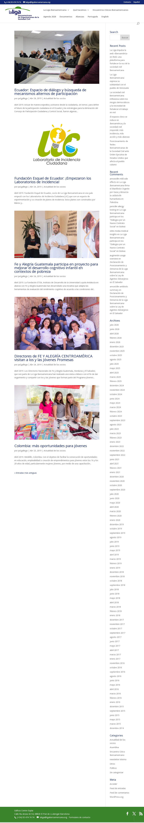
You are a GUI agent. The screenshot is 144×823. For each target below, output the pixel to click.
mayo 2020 (115, 502)
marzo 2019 (115, 559)
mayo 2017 (115, 645)
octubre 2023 (116, 416)
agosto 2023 (115, 424)
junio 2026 (114, 329)
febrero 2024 (116, 411)
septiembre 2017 (117, 632)
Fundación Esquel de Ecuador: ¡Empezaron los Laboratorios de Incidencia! (52, 180)
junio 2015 (114, 715)
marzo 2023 (115, 433)
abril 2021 (114, 463)
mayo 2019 (115, 550)
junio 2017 (114, 641)
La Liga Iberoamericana (55, 10)
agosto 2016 (115, 676)
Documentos (66, 17)
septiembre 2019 (117, 533)
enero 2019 (115, 567)
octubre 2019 (116, 528)
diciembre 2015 (117, 706)
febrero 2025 (116, 381)
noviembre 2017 (117, 624)
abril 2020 (114, 507)
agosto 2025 (115, 359)
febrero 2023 (116, 437)
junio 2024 (114, 398)
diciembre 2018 (117, 572)
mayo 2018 (115, 598)
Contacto (127, 2)
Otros (112, 763)
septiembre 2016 (117, 671)
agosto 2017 (115, 637)
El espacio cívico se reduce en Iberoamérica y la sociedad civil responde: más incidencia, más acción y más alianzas (120, 126)
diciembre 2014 (117, 728)
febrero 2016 (116, 698)
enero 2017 (115, 658)
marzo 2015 (115, 723)
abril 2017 (114, 650)
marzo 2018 (115, 606)
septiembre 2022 (117, 455)
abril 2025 (114, 372)
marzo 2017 (115, 654)
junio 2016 (114, 680)
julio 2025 (114, 363)
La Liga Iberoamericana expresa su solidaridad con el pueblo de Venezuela (119, 81)
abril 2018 (114, 602)
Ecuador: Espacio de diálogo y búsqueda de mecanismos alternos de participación (50, 91)
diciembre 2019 (117, 524)
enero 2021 (115, 472)
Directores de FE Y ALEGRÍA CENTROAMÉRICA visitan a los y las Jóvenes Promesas (53, 357)
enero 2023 (115, 442)
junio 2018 (114, 593)
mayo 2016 (115, 684)
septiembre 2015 (117, 710)
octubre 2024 (116, 394)
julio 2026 (114, 324)
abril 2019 (114, 554)
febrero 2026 (116, 337)
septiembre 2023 (117, 420)
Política (113, 768)
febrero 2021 (116, 468)
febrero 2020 (116, 515)
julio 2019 (114, 541)
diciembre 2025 (117, 346)
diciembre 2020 (117, 476)
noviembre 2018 (117, 576)
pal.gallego (23, 98)
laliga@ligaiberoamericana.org (53, 817)
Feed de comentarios (119, 792)
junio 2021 (114, 459)
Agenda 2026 (49, 17)
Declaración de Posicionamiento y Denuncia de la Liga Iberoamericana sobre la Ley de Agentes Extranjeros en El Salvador (119, 272)
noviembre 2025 (117, 351)
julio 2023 (114, 429)
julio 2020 (114, 494)
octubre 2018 (116, 580)
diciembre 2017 (117, 619)
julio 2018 (114, 589)
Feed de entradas (118, 788)
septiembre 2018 (117, 585)
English (105, 17)
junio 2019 (114, 546)
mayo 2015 (115, 719)
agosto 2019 (115, 537)
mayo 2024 (115, 403)
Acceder (113, 784)
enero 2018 (115, 615)
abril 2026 (114, 333)
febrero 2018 (116, 611)
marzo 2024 (115, 407)
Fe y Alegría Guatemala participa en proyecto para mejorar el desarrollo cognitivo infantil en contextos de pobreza (56, 268)
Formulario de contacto (79, 817)
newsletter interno (118, 759)
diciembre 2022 (117, 446)
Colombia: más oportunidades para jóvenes (50, 445)
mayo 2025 (115, 368)
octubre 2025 (116, 355)
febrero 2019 (116, 563)
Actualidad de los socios (55, 98)
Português (93, 17)
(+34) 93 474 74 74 (26, 817)
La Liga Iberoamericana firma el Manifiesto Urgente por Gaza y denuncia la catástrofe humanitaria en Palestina (120, 192)
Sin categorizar (116, 772)
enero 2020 (115, 520)
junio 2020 (114, 498)
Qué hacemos (79, 10)
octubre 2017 (116, 628)
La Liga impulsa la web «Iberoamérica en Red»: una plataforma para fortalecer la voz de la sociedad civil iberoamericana (120, 60)
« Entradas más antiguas (25, 472)
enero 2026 (115, 342)
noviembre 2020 (117, 481)
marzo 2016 (115, 693)
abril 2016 (114, 689)
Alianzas (80, 17)
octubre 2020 (116, 485)
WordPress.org (116, 797)
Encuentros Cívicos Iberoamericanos (110, 10)
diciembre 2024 (117, 385)
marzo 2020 (115, 511)
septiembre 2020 (117, 489)
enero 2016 (115, 702)
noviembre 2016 (117, 663)
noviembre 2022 (117, 450)
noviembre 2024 (117, 390)
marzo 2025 (115, 377)
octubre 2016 (116, 667)
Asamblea (114, 747)
